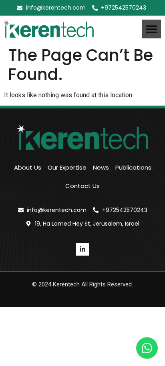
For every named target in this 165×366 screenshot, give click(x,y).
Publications (133, 167)
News (101, 167)
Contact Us (82, 186)
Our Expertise (67, 167)
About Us (27, 167)
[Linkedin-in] (82, 249)
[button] (151, 29)
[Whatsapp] (147, 348)
